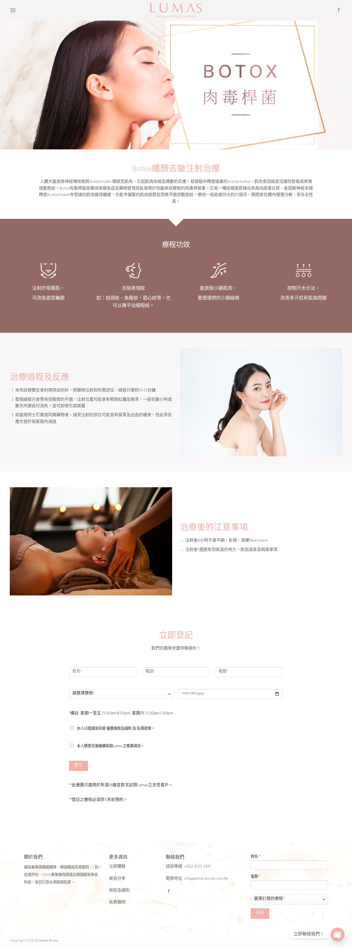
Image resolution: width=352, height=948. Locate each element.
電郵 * (255, 877)
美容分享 (117, 879)
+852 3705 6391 (197, 867)
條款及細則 (119, 891)
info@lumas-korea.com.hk (206, 879)
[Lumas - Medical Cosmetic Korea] (176, 10)
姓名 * (255, 857)
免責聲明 (117, 903)
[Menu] (13, 10)
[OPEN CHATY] (338, 935)
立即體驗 (117, 867)
